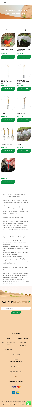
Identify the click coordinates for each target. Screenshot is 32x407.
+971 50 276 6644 (16, 367)
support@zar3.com (16, 361)
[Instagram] (16, 376)
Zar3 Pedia (23, 345)
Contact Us (8, 349)
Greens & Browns (23, 338)
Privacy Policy (25, 401)
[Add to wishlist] (9, 46)
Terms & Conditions (9, 403)
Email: (16, 359)
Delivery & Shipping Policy (10, 404)
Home (8, 338)
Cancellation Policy (23, 404)
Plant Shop (23, 342)
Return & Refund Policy (21, 403)
